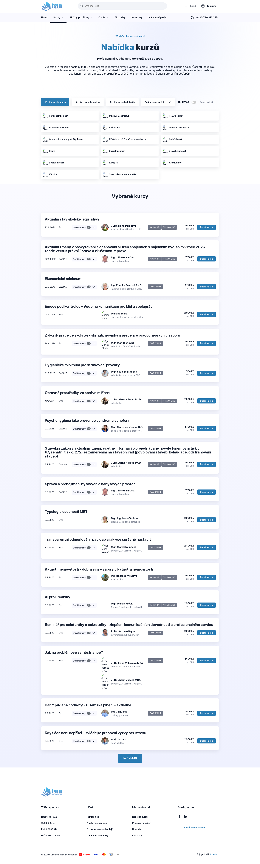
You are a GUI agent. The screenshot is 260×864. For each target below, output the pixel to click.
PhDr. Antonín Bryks (123, 631)
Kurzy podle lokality (124, 102)
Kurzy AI (113, 162)
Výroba (53, 174)
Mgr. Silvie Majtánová (124, 371)
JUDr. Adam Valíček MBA (126, 679)
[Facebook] (179, 818)
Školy (52, 151)
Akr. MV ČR (183, 102)
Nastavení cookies (97, 823)
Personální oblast (58, 116)
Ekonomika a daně (58, 127)
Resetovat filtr (207, 102)
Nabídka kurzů (140, 817)
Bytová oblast (56, 162)
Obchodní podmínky (97, 835)
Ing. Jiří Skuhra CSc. (123, 257)
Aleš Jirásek (118, 739)
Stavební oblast (177, 151)
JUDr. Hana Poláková (123, 225)
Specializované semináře (122, 174)
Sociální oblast (117, 151)
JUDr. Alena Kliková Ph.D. (126, 399)
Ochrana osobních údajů (100, 829)
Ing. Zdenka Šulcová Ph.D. (126, 285)
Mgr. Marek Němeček (123, 546)
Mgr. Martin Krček (122, 603)
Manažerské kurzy (179, 127)
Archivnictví (175, 162)
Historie (136, 829)
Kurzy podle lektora (90, 102)
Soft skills (114, 127)
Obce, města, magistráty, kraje (66, 139)
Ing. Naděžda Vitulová (124, 575)
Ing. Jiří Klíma (119, 711)
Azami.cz (214, 854)
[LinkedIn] (185, 818)
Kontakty (137, 835)
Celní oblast (175, 139)
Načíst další (130, 758)
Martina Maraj (119, 313)
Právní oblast (176, 116)
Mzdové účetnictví (119, 116)
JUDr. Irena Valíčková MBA (127, 663)
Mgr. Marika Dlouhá (122, 342)
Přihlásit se (93, 817)
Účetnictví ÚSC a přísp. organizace (127, 139)
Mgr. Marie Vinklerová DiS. (127, 427)
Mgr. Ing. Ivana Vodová (124, 518)
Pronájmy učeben (141, 823)
